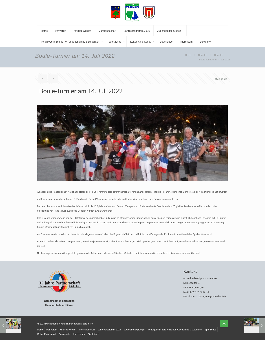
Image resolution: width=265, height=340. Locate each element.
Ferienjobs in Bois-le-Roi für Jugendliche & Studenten (175, 329)
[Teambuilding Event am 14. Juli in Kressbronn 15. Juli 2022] (10, 325)
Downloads (64, 334)
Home (188, 55)
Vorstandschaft (87, 329)
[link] (184, 31)
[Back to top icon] (224, 323)
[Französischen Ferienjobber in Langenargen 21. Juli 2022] (254, 325)
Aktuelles (202, 55)
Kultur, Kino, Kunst (46, 334)
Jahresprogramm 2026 (109, 329)
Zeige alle (222, 79)
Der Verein (51, 329)
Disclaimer (93, 334)
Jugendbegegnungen (134, 329)
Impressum (79, 334)
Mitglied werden (68, 329)
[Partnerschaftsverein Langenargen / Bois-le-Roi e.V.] (132, 12)
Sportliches (210, 329)
